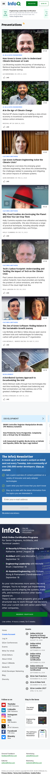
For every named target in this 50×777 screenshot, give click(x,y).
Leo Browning (8, 74)
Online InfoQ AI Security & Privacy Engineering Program (39, 635)
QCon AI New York (37, 682)
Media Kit (5, 667)
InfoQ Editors (7, 655)
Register (32, 3)
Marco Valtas (20, 341)
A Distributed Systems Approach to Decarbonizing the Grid (19, 379)
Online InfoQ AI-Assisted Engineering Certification (39, 668)
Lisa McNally (8, 341)
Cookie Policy (36, 773)
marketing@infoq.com (34, 763)
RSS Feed (24, 24)
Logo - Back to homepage (14, 3)
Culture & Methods (10, 156)
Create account (8, 634)
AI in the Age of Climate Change (17, 110)
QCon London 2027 (38, 688)
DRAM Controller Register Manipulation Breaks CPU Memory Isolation (23, 426)
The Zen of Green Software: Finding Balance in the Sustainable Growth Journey (24, 327)
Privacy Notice (7, 773)
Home (4, 630)
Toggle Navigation (3, 3)
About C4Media (8, 663)
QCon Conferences (9, 643)
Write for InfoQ (8, 651)
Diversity (5, 679)
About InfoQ (7, 659)
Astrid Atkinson (9, 396)
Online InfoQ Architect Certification (35, 646)
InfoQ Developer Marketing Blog (13, 673)
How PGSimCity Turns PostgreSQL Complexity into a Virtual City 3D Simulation (22, 434)
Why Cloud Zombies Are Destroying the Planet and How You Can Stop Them (24, 215)
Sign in (44, 3)
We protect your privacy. (10, 513)
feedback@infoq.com (9, 756)
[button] (24, 508)
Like (7, 77)
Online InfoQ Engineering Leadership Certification (35, 657)
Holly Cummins (9, 232)
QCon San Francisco (38, 676)
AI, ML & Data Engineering (12, 55)
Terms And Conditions (21, 773)
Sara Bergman (8, 178)
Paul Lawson (8, 289)
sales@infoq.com (32, 756)
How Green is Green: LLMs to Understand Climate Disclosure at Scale (22, 59)
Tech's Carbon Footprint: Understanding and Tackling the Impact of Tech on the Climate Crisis (23, 271)
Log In (4, 638)
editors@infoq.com (8, 763)
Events (5, 647)
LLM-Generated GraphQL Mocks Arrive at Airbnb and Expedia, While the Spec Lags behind (23, 442)
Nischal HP (7, 123)
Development (8, 374)
